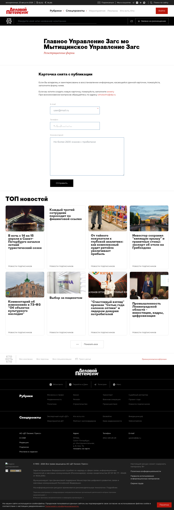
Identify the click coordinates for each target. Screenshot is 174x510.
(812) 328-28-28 (109, 438)
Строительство (80, 404)
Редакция (24, 442)
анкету (110, 91)
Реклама (113, 10)
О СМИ (22, 438)
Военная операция (112, 399)
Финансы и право (55, 395)
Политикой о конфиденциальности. (62, 506)
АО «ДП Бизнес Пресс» (30, 433)
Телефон (54, 119)
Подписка (24, 447)
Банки (76, 395)
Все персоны (42, 359)
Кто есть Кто (127, 10)
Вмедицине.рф (136, 416)
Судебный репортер (138, 395)
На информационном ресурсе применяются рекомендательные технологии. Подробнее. (75, 487)
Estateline (107, 416)
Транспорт (108, 395)
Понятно (164, 505)
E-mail (53, 104)
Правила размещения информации (154, 359)
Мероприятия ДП (55, 421)
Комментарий (56, 135)
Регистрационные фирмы (59, 53)
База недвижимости (112, 421)
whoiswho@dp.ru (107, 94)
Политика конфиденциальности (146, 471)
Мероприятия (97, 10)
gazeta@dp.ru (135, 438)
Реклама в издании (28, 452)
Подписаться (108, 2)
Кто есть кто (78, 416)
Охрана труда (137, 483)
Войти (161, 11)
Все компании (26, 359)
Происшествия (110, 404)
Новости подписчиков (139, 404)
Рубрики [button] (56, 10)
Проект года (134, 399)
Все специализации (61, 359)
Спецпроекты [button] (75, 10)
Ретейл (76, 399)
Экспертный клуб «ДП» (58, 416)
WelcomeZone (135, 421)
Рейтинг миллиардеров (84, 421)
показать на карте (81, 448)
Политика (51, 404)
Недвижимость (54, 399)
